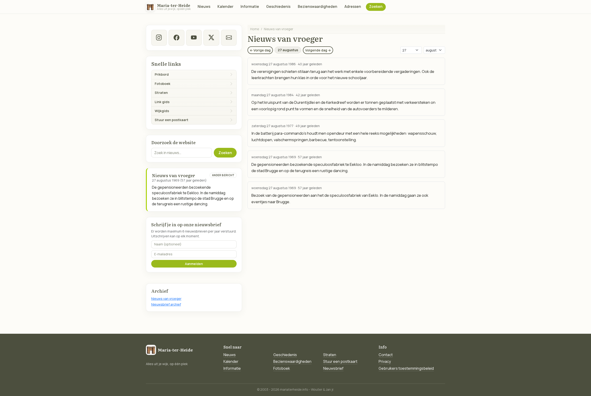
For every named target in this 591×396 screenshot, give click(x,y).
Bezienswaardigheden (317, 6)
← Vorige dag (260, 50)
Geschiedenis (278, 6)
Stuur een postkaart (340, 361)
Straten (329, 354)
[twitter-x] (211, 37)
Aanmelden (194, 264)
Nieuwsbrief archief (166, 304)
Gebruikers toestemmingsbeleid (406, 368)
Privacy (385, 361)
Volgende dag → (318, 50)
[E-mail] (229, 37)
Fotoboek (281, 368)
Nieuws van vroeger (166, 298)
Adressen (352, 6)
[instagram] (159, 37)
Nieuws (204, 6)
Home (254, 29)
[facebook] (176, 37)
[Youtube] (194, 37)
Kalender (225, 6)
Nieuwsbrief (333, 368)
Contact (386, 354)
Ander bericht (223, 175)
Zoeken (376, 6)
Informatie (250, 6)
